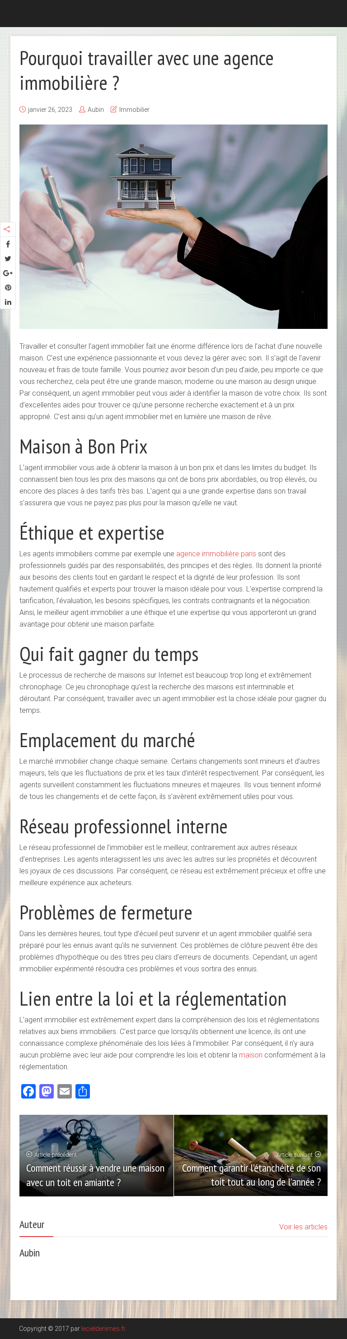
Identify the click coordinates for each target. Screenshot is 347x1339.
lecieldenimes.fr (103, 1328)
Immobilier (134, 109)
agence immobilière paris (216, 553)
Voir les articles (303, 1227)
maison (251, 1055)
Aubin (96, 109)
